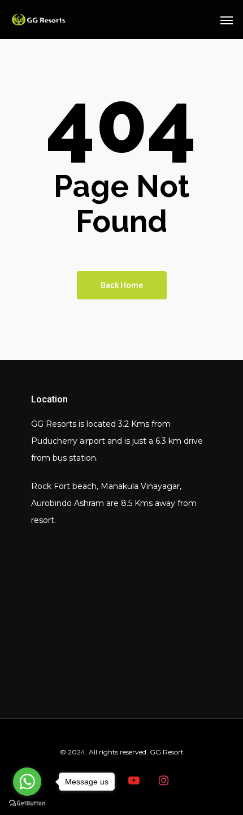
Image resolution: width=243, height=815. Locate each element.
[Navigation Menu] (226, 19)
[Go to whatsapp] (27, 781)
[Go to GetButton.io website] (27, 803)
